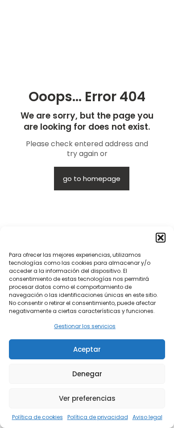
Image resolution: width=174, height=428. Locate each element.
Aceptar (87, 349)
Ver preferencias (87, 398)
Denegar (87, 374)
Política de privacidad (97, 417)
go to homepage (91, 178)
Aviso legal (147, 417)
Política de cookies (37, 417)
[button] (160, 237)
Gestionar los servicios (85, 326)
